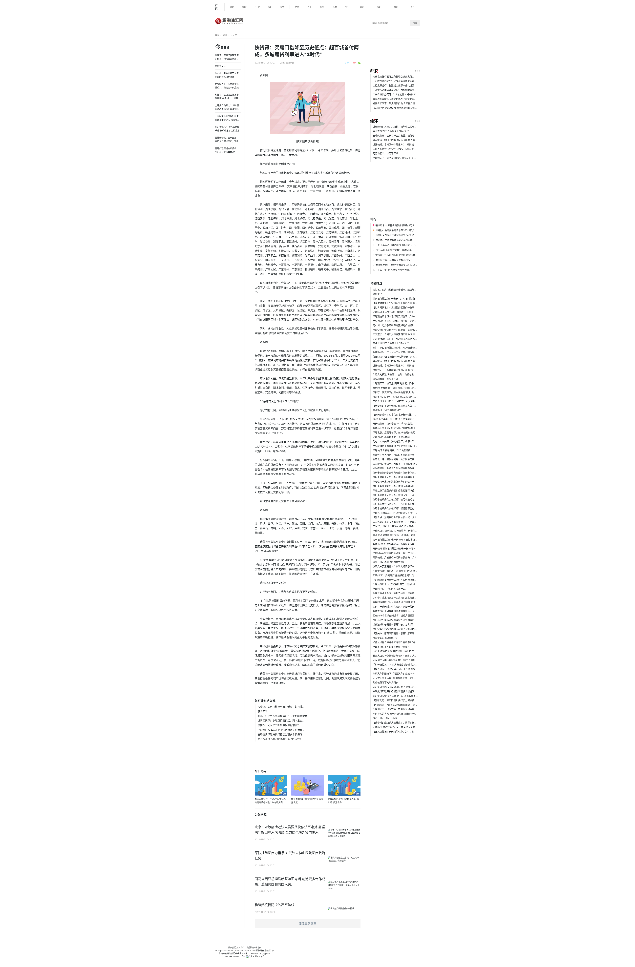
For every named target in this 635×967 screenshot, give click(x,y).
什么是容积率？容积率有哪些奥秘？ (391, 646)
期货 (297, 6)
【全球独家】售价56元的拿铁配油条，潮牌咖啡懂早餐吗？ (403, 704)
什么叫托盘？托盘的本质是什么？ (390, 588)
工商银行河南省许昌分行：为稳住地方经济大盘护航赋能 (402, 89)
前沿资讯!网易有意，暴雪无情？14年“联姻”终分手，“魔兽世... (404, 686)
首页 (216, 6)
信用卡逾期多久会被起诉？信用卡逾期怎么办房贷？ (399, 499)
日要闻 (222, 47)
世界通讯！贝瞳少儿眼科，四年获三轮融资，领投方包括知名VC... (406, 126)
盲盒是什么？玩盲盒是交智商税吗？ (394, 259)
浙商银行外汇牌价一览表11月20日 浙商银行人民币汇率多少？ (404, 298)
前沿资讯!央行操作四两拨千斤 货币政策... (280, 739)
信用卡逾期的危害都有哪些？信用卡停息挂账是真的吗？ (402, 472)
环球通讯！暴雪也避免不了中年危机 (391, 436)
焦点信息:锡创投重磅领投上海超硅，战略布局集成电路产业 (403, 535)
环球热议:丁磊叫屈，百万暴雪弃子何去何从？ (396, 530)
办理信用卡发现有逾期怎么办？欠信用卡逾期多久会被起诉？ (404, 481)
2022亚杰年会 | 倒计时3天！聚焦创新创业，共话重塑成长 (403, 419)
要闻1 (244, 6)
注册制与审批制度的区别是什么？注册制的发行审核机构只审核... (406, 553)
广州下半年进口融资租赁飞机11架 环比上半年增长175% (404, 245)
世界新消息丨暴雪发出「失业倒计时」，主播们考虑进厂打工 (403, 445)
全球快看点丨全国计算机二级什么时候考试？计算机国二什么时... (406, 593)
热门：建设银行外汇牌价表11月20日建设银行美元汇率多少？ (404, 347)
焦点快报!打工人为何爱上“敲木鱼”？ (391, 131)
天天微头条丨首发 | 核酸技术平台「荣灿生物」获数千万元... (404, 678)
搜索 (415, 23)
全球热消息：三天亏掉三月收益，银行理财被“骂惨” (399, 135)
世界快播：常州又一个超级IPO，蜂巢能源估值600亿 (400, 144)
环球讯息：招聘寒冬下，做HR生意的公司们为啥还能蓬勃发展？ (405, 432)
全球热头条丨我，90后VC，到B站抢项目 (394, 428)
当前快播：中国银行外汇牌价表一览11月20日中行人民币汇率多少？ (408, 329)
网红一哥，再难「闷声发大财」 (389, 561)
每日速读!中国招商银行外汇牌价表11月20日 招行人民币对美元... (406, 356)
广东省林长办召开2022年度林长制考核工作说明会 (399, 94)
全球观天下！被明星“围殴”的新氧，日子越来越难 (398, 157)
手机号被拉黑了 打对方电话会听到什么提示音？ (397, 664)
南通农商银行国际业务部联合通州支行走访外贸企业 (399, 76)
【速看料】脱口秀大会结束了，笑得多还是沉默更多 (399, 722)
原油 (322, 6)
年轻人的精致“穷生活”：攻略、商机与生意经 (395, 148)
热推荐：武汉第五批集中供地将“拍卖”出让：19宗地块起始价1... (405, 392)
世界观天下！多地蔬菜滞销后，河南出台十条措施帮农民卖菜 (404, 370)
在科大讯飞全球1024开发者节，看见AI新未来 (396, 401)
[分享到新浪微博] (354, 63)
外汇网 (271, 950)
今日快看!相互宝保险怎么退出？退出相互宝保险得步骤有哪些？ (405, 628)
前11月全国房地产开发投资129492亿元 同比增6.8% (402, 235)
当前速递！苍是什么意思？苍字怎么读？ (393, 624)
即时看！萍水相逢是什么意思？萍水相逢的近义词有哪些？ (403, 597)
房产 (412, 6)
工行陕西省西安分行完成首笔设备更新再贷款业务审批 (400, 81)
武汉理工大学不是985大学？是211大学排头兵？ (397, 660)
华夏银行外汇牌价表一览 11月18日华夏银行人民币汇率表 (402, 570)
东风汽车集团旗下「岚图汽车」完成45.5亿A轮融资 (399, 673)
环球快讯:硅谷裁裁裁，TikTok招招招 (391, 450)
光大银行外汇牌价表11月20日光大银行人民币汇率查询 (401, 338)
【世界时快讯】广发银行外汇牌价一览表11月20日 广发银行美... (405, 307)
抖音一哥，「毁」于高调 (385, 718)
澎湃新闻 (290, 62)
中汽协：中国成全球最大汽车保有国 (394, 240)
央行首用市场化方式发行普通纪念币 (394, 249)
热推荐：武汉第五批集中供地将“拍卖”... (279, 725)
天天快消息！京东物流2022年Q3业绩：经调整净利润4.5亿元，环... (408, 423)
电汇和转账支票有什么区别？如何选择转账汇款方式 (399, 579)
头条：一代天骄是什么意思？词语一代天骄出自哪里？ (400, 606)
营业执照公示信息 (257, 956)
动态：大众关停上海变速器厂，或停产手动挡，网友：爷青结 (404, 441)
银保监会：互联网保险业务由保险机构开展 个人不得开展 (404, 254)
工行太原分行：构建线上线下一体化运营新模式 (397, 85)
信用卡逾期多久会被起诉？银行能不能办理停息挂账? (400, 508)
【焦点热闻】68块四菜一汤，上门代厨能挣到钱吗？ (400, 669)
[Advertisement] (435, 54)
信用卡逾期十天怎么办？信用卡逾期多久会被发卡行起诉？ (403, 477)
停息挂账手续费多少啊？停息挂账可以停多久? (396, 490)
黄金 (282, 6)
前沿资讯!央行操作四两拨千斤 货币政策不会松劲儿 (399, 695)
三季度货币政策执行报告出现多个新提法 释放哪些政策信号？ (404, 691)
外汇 (310, 6)
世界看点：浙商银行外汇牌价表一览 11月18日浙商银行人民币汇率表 (408, 517)
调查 (396, 6)
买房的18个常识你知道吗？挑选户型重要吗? (395, 615)
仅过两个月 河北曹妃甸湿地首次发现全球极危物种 (398, 107)
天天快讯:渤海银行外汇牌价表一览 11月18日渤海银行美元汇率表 (406, 548)
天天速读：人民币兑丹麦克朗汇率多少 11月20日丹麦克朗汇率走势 (407, 334)
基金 (335, 6)
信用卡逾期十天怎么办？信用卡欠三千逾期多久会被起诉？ (403, 495)
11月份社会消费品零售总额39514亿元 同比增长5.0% (403, 230)
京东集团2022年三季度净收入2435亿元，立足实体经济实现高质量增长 (410, 396)
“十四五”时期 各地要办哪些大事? (393, 269)
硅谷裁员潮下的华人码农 (385, 682)
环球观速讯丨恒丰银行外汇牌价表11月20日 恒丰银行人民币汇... (405, 316)
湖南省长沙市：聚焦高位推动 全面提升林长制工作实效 (401, 103)
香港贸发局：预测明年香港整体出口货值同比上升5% (403, 264)
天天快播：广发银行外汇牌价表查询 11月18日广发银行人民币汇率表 (408, 557)
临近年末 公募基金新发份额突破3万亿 (395, 225)
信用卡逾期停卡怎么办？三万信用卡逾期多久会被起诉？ (402, 503)
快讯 (270, 6)
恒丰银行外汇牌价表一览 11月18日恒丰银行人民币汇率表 (402, 539)
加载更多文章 (308, 923)
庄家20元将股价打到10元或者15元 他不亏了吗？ (398, 526)
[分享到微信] (359, 63)
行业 (257, 6)
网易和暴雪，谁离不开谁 (385, 153)
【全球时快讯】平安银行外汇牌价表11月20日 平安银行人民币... (405, 303)
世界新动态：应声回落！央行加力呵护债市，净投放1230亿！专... (406, 700)
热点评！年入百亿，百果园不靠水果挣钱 (393, 454)
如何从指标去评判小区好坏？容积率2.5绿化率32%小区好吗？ (405, 642)
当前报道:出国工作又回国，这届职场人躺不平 (396, 140)
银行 (347, 6)
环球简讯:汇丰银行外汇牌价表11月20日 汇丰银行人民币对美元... (406, 311)
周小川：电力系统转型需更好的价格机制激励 (282, 716)
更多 (416, 71)
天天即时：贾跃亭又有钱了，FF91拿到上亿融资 (397, 463)
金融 (266, 950)
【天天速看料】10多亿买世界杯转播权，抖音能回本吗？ (402, 414)
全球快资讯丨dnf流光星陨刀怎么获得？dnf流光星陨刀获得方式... (406, 584)
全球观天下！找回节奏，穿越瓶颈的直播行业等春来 (399, 709)
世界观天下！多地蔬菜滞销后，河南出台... (281, 720)
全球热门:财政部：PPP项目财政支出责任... (281, 729)
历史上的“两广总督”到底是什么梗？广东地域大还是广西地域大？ (406, 651)
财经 (232, 6)
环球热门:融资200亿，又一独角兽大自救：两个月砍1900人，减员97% (409, 727)
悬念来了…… (265, 711)
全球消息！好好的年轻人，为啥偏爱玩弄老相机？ (398, 544)
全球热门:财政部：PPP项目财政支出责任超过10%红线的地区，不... (407, 512)
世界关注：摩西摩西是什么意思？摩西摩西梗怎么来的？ (402, 633)
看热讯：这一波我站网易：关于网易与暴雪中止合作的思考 (403, 459)
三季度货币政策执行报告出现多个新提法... (281, 734)
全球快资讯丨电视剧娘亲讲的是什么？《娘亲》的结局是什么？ (405, 611)
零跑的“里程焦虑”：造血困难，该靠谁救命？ (395, 387)
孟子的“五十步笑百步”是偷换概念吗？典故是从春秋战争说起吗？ (406, 575)
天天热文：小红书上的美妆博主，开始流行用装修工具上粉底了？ (406, 521)
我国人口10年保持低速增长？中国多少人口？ (396, 655)
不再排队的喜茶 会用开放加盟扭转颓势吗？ (395, 713)
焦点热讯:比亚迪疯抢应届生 (387, 410)
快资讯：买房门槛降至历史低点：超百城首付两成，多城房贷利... (406, 289)
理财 (362, 6)
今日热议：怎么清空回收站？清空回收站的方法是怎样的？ (403, 619)
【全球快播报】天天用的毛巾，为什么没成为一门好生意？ (403, 731)
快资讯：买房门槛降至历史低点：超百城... (281, 706)
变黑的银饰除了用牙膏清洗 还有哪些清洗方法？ (397, 602)
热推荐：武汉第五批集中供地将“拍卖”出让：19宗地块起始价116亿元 (227, 98)
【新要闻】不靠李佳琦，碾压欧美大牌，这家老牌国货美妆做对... (406, 405)
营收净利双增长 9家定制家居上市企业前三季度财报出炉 (401, 98)
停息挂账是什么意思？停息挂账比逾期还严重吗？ (398, 468)
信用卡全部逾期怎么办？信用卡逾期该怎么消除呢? (399, 486)
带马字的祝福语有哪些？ (385, 637)
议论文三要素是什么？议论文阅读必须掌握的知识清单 (400, 566)
